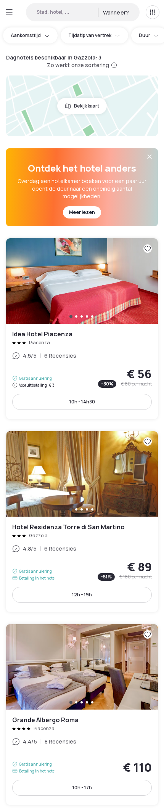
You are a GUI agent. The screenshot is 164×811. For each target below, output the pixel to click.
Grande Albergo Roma (82, 714)
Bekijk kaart (86, 106)
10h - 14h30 (82, 401)
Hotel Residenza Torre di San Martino (82, 521)
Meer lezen (82, 212)
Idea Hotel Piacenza (82, 328)
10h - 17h (82, 787)
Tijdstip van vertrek (89, 35)
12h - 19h (82, 594)
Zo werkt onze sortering (78, 65)
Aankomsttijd (26, 35)
